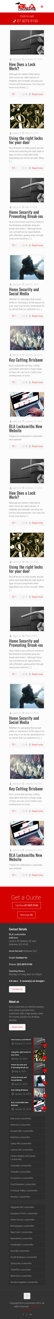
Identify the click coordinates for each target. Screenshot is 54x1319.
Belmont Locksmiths (20, 1124)
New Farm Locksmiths (21, 1232)
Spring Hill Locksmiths (21, 1263)
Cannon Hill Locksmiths (22, 1149)
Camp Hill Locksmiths (21, 1143)
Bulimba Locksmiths (20, 1137)
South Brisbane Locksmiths (24, 1257)
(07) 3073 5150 (24, 964)
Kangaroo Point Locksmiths (24, 1213)
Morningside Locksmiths (22, 1226)
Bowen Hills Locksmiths (22, 1131)
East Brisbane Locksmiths (23, 1184)
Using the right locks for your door (26, 140)
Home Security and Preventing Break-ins (26, 214)
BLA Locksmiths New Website (25, 428)
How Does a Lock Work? (22, 66)
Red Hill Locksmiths (20, 1251)
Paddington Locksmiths (22, 1244)
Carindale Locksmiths (21, 1165)
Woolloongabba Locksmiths (24, 1282)
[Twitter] (30, 1314)
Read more (37, 94)
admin (16, 59)
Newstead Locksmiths (21, 1238)
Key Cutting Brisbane (26, 360)
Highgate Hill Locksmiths (22, 1207)
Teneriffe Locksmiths (21, 1269)
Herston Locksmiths (20, 1196)
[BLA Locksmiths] (27, 6)
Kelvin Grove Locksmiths (22, 1219)
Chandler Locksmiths (21, 1172)
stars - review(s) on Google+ (27, 981)
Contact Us (21, 957)
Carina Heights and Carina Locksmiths (23, 1158)
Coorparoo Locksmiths (22, 1178)
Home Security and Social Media (24, 291)
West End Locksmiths (21, 1276)
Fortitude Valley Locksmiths (24, 1190)
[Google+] (27, 1314)
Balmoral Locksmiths (21, 1118)
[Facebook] (23, 1314)
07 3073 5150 (27, 21)
